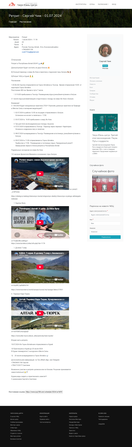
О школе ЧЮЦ (14, 416)
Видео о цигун (73, 433)
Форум (92, 100)
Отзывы (92, 97)
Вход (114, 4)
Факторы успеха (15, 436)
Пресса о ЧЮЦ (73, 428)
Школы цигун (14, 419)
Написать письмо (103, 416)
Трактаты (72, 430)
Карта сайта (43, 416)
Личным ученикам (96, 81)
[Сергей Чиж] (105, 49)
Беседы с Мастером (75, 425)
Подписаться (105, 237)
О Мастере (13, 428)
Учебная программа (16, 422)
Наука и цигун (73, 416)
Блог (91, 87)
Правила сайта (44, 419)
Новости (92, 84)
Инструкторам (94, 78)
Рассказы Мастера (75, 419)
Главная (13, 22)
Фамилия (92, 228)
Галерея (92, 91)
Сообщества (94, 94)
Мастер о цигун (15, 425)
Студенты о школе (16, 433)
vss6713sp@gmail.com (30, 52)
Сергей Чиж (105, 61)
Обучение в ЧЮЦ (15, 430)
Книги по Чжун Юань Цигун (77, 436)
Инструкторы (81, 4)
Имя (91, 219)
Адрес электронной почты (98, 211)
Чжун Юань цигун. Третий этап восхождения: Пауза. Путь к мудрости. (105, 138)
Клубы (92, 4)
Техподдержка (103, 419)
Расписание (102, 4)
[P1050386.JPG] (105, 184)
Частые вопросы (45, 422)
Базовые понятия (15, 439)
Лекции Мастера (74, 422)
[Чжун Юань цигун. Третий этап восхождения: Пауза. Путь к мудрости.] (105, 122)
